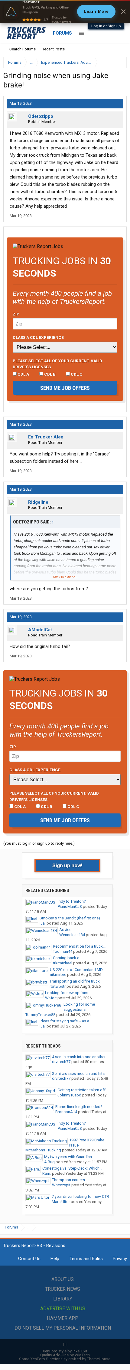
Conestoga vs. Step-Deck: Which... (72, 1168)
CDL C (76, 374)
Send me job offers (65, 388)
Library (62, 1299)
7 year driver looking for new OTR (80, 1196)
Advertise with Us (62, 1308)
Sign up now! (67, 865)
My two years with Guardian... (69, 1156)
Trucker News (62, 1289)
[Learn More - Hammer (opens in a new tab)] (65, 11)
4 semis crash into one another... (80, 1057)
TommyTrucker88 (40, 1014)
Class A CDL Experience (38, 337)
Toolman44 (62, 951)
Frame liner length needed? (78, 1106)
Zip (16, 314)
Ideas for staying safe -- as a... (66, 1021)
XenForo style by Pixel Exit (65, 1351)
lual (43, 923)
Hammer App (62, 1318)
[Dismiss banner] (123, 11)
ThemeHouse (98, 1359)
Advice (65, 929)
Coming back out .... (70, 958)
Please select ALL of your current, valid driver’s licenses (57, 363)
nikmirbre (58, 974)
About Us (62, 1279)
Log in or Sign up (106, 26)
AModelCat (40, 629)
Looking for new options (66, 992)
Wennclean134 (72, 934)
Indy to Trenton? (72, 901)
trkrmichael (62, 963)
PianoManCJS (70, 906)
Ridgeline (38, 502)
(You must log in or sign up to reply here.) (39, 843)
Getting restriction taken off (81, 1090)
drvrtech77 (61, 1061)
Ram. (46, 1173)
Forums (62, 33)
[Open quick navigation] (117, 62)
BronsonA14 (66, 1111)
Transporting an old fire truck (75, 981)
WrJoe (51, 998)
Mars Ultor (61, 1201)
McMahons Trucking (43, 1150)
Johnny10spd (69, 1095)
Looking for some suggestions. (79, 1007)
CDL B (49, 374)
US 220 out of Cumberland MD (76, 969)
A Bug (49, 1162)
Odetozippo (40, 116)
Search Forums (22, 49)
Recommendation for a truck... (79, 946)
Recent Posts (53, 49)
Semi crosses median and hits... (79, 1073)
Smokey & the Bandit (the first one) (70, 918)
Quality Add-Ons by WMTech (65, 1355)
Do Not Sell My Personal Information (63, 1328)
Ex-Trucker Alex (45, 437)
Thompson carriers (68, 1179)
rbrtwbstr (58, 986)
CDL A (23, 374)
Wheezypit (61, 1185)
